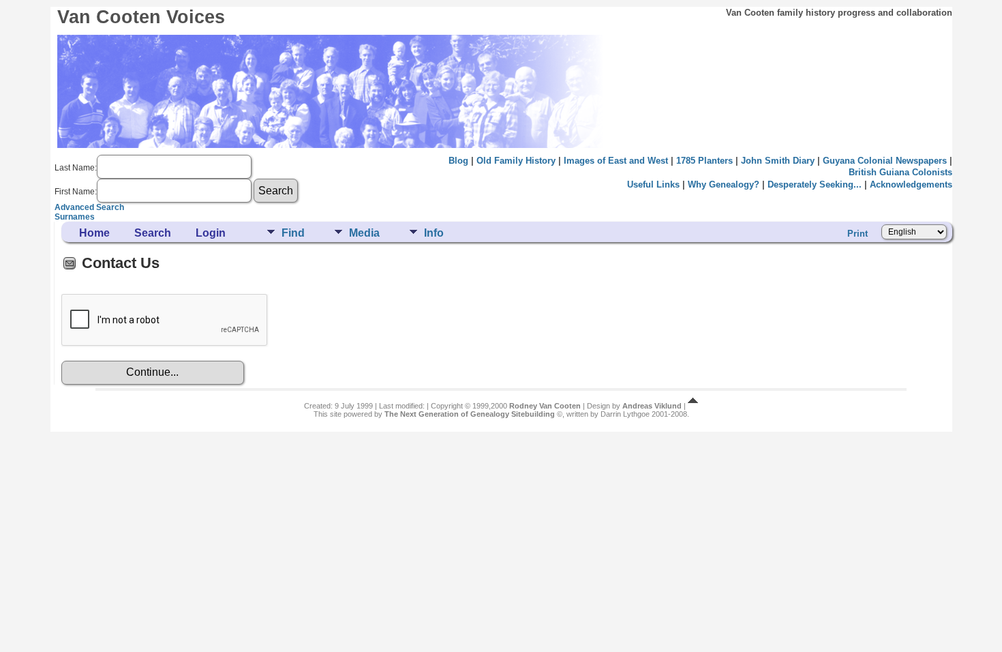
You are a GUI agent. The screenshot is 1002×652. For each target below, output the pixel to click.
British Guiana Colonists (900, 172)
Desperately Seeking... (815, 184)
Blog (458, 160)
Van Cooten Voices (141, 17)
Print (857, 233)
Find (293, 233)
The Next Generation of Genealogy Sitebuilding (469, 414)
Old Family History (516, 160)
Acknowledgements (911, 184)
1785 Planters (704, 160)
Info (434, 233)
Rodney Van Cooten (545, 406)
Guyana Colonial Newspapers (885, 160)
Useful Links (653, 184)
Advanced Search (89, 207)
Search (152, 233)
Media (364, 233)
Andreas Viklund (652, 406)
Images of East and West (616, 160)
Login (211, 233)
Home (94, 233)
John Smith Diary (778, 160)
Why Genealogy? (723, 184)
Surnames (75, 217)
